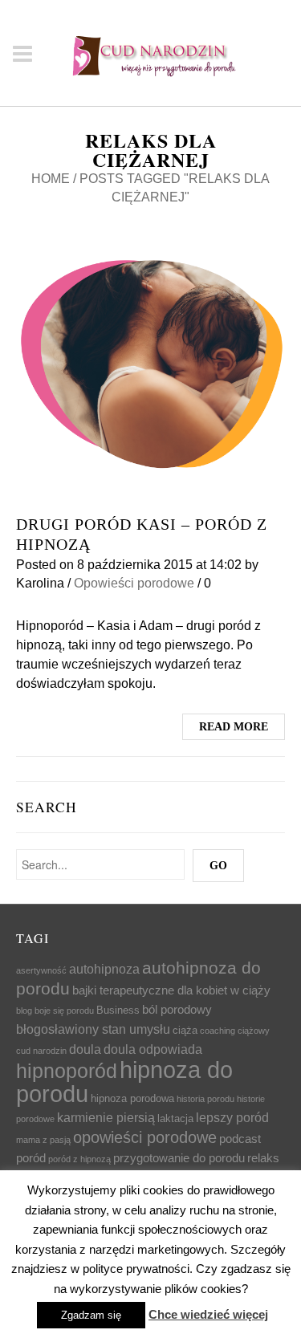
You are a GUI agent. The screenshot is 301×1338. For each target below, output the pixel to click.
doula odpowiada (153, 1049)
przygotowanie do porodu (179, 1158)
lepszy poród (232, 1117)
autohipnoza (104, 969)
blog (24, 1010)
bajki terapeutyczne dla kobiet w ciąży (171, 990)
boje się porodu (64, 1010)
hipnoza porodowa (132, 1098)
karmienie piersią (106, 1117)
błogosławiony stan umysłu (93, 1029)
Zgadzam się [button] (91, 1315)
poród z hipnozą (79, 1159)
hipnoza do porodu (124, 1081)
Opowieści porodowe (134, 583)
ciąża (185, 1030)
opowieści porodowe (145, 1137)
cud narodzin (41, 1050)
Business (118, 1010)
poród (31, 1158)
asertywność (41, 970)
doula (85, 1049)
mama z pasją (43, 1140)
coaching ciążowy (235, 1030)
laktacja (175, 1118)
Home (50, 178)
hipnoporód (66, 1070)
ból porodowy (177, 1009)
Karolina (40, 583)
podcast (240, 1139)
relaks (263, 1158)
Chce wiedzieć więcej (208, 1314)
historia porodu (205, 1099)
